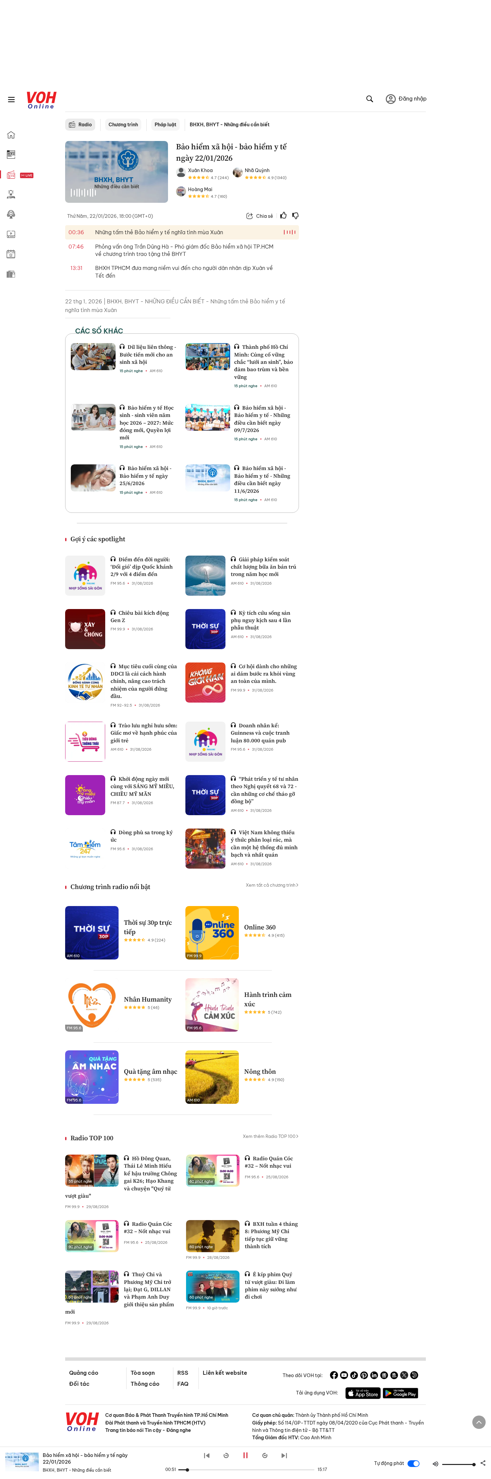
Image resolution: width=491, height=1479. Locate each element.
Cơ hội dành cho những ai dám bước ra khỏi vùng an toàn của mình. (264, 673)
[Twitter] (404, 1376)
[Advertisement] (366, 243)
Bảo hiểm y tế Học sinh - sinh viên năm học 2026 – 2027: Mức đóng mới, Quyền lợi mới (147, 422)
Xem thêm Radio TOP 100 (269, 1136)
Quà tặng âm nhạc (150, 1071)
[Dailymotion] (414, 1376)
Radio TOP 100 (91, 1138)
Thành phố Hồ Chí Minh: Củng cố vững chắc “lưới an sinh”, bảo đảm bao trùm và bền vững (263, 362)
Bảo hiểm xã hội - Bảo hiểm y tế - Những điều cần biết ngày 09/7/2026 (262, 419)
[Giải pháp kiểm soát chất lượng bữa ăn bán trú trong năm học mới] (205, 576)
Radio (85, 125)
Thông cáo (145, 1383)
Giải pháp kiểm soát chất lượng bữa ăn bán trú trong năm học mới (263, 567)
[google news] (384, 1376)
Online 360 (260, 927)
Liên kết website (225, 1372)
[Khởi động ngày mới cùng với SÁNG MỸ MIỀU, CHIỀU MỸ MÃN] (85, 795)
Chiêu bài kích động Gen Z (140, 616)
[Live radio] (38, 175)
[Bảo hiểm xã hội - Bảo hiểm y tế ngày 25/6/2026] (93, 477)
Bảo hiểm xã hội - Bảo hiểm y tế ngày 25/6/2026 (145, 475)
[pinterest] (364, 1376)
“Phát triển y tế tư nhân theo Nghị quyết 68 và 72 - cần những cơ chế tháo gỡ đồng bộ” (264, 790)
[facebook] (334, 1376)
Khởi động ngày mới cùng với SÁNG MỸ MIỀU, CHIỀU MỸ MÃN (142, 786)
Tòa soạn (143, 1372)
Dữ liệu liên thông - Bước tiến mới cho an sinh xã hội (148, 354)
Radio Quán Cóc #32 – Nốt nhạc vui (269, 1162)
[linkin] (374, 1376)
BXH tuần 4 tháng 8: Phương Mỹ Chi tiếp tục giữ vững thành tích (271, 1235)
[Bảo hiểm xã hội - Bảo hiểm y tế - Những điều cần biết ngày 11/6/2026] (207, 477)
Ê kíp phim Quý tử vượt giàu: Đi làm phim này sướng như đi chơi (271, 1285)
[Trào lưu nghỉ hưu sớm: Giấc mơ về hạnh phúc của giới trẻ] (85, 742)
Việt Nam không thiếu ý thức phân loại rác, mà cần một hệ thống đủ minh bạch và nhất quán (264, 843)
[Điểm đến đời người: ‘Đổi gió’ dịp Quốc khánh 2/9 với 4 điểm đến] (85, 576)
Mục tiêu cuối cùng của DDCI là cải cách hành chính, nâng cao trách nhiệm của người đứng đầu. (144, 681)
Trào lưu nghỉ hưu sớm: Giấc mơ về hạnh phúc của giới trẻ (144, 733)
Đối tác (79, 1383)
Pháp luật (165, 125)
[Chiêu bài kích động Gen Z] (85, 629)
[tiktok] (354, 1376)
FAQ (182, 1383)
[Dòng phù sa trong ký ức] (85, 849)
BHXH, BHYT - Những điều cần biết (230, 125)
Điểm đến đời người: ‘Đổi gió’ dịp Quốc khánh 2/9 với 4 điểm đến (142, 567)
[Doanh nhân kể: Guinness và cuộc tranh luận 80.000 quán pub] (205, 742)
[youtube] (344, 1376)
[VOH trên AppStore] (363, 1394)
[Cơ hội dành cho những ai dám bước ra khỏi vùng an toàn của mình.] (205, 682)
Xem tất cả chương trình (271, 885)
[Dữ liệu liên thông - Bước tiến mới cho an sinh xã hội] (93, 356)
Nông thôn (260, 1071)
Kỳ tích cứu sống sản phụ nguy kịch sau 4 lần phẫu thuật (261, 620)
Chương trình (123, 125)
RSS (182, 1372)
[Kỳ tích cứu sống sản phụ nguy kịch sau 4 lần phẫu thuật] (205, 629)
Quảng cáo (83, 1372)
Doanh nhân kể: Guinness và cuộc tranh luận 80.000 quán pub (260, 733)
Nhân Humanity (148, 999)
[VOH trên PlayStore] (400, 1394)
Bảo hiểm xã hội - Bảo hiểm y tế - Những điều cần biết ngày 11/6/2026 (262, 479)
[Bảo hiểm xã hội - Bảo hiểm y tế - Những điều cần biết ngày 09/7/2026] (207, 417)
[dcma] (394, 1376)
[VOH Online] (82, 1423)
